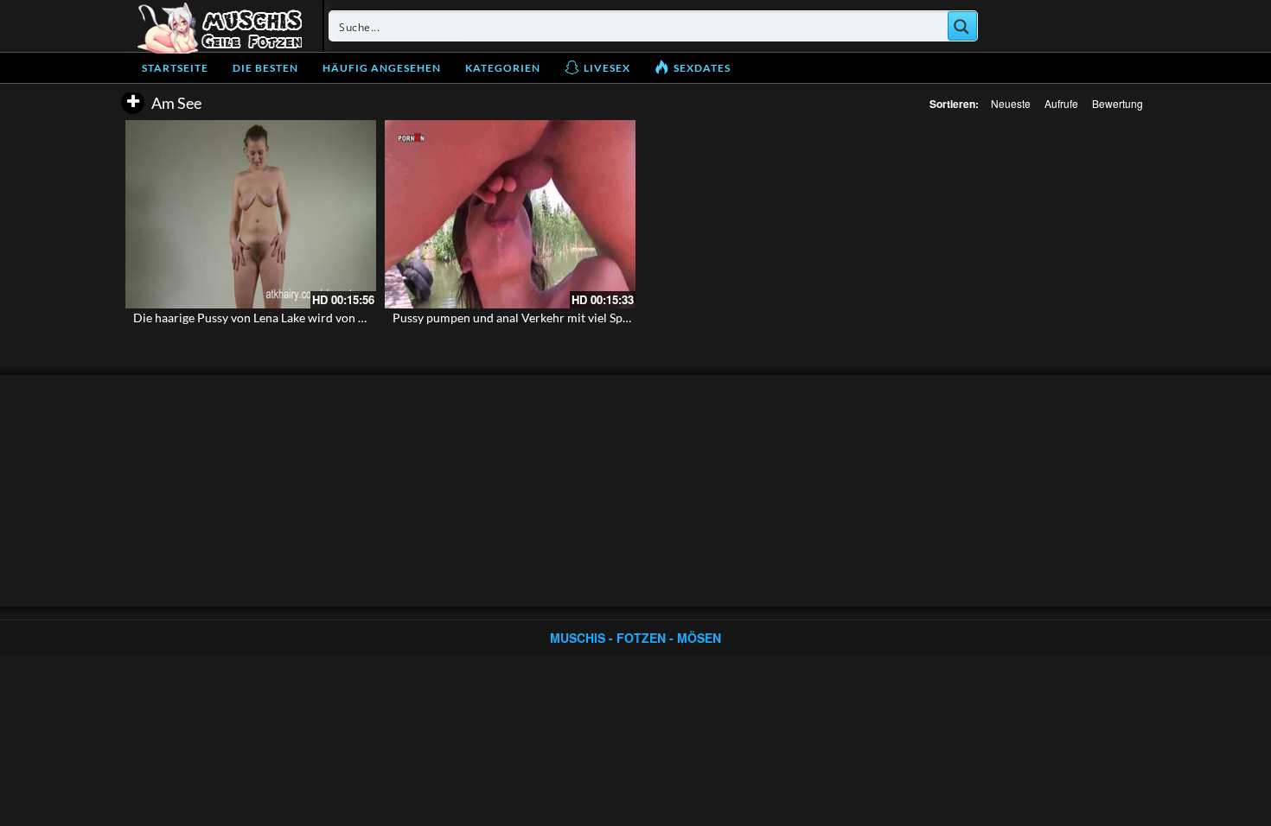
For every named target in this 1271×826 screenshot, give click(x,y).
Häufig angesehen (382, 67)
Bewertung (1117, 103)
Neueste (1011, 103)
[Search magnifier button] (962, 26)
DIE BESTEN (265, 67)
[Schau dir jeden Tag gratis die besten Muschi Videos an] (219, 26)
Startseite (175, 67)
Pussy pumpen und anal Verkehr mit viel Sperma (521, 317)
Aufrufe (1061, 103)
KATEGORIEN (502, 67)
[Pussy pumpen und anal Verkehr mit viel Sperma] (510, 214)
